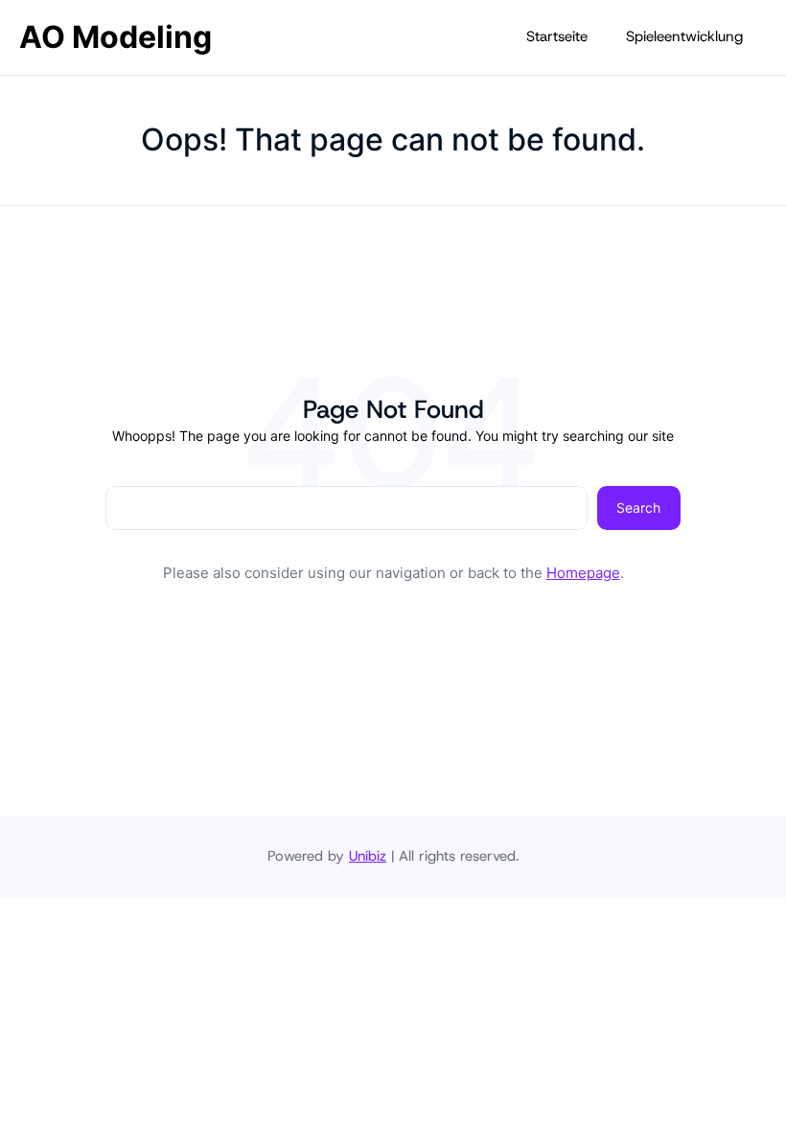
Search (638, 507)
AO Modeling (115, 37)
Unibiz (367, 856)
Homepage (583, 573)
